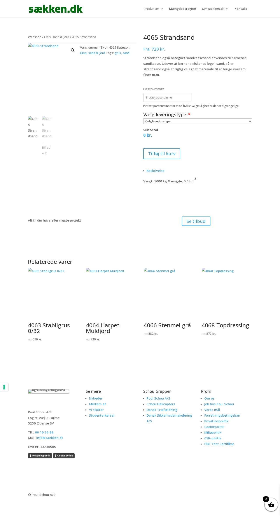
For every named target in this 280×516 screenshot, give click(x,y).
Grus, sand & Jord (56, 37)
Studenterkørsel (101, 415)
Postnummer (153, 88)
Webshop (34, 37)
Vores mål (212, 409)
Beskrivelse (155, 170)
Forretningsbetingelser (222, 415)
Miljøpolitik (212, 432)
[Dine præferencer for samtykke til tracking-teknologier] (4, 387)
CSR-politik (212, 438)
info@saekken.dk (49, 437)
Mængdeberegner (182, 9)
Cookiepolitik (65, 455)
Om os (209, 398)
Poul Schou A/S (158, 398)
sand (126, 53)
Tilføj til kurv (161, 154)
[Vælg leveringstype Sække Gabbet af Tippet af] (197, 121)
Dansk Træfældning (162, 409)
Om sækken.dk (213, 9)
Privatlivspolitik (41, 455)
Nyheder (95, 398)
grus (118, 53)
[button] (73, 50)
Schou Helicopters (161, 404)
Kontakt (240, 9)
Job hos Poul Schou (219, 404)
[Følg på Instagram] (248, 495)
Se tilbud (196, 221)
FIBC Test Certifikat (219, 444)
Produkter (151, 9)
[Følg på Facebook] (228, 495)
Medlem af (97, 404)
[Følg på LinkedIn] (238, 495)
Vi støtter (96, 409)
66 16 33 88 (44, 432)
